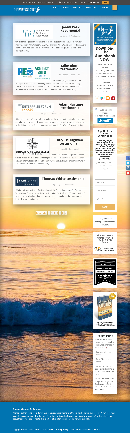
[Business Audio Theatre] (105, 113)
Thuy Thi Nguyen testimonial (69, 142)
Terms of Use (76, 429)
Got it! (105, 2)
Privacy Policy (62, 429)
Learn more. (94, 2)
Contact (96, 429)
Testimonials (76, 36)
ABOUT (105, 8)
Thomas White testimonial (64, 178)
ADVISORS (67, 8)
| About (50, 429)
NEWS (88, 8)
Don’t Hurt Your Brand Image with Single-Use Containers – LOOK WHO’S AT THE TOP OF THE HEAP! (104, 384)
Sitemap (87, 429)
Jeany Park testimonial (70, 29)
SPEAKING (77, 8)
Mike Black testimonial (69, 67)
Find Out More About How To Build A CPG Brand (105, 239)
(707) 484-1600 (105, 218)
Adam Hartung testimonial (71, 106)
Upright (66, 36)
